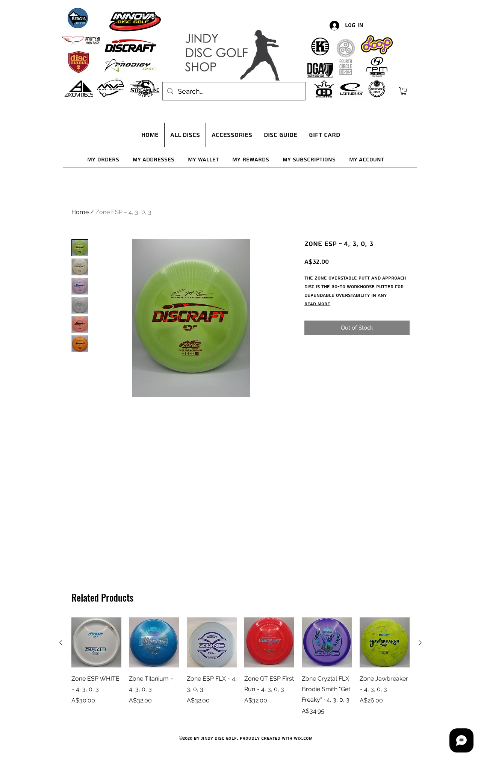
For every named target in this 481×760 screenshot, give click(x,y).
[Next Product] (420, 642)
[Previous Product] (60, 642)
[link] (403, 91)
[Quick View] (96, 642)
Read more (317, 304)
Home (80, 212)
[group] (240, 666)
